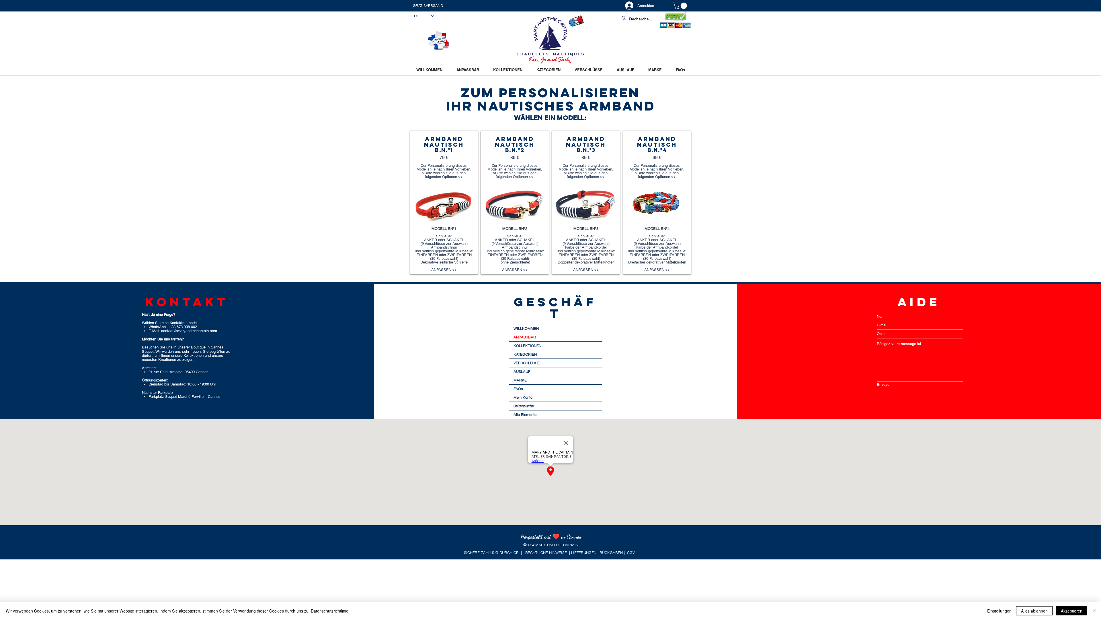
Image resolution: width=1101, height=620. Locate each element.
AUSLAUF (522, 371)
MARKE (520, 380)
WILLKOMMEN (526, 328)
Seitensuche (524, 406)
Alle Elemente (525, 414)
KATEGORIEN (525, 354)
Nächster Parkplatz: (158, 392)
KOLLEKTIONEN (527, 345)
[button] (481, 5)
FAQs (518, 388)
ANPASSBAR (525, 337)
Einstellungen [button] (999, 611)
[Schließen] (1094, 610)
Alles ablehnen (1034, 611)
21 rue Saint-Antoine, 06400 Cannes (178, 372)
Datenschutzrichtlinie (329, 611)
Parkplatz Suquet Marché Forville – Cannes (184, 396)
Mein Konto (523, 397)
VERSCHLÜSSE (527, 363)
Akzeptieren (1071, 611)
